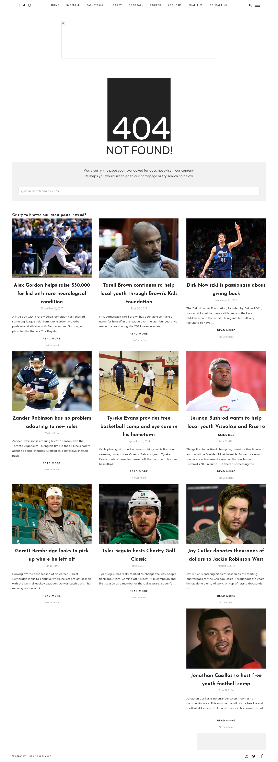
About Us (175, 5)
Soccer (155, 5)
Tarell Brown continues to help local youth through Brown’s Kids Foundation (138, 294)
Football (136, 5)
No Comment (226, 336)
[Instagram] (29, 5)
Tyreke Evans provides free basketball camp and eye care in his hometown (138, 426)
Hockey (116, 5)
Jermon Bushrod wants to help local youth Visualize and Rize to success (226, 426)
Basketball (95, 5)
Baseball (73, 5)
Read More (226, 330)
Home (55, 5)
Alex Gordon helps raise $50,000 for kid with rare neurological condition (52, 294)
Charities (195, 5)
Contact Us (218, 5)
